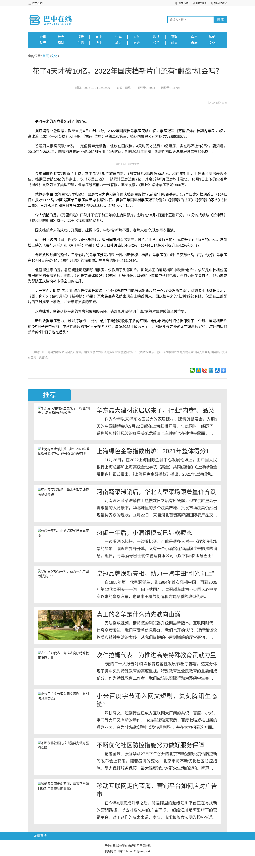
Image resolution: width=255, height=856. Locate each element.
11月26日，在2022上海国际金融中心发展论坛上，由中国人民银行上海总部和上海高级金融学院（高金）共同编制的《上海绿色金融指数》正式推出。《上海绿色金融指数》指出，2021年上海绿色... (157, 467)
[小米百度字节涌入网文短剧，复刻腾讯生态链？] (65, 707)
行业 (98, 43)
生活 (80, 43)
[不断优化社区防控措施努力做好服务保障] (65, 756)
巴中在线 (37, 3)
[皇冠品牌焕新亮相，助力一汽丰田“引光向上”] (65, 584)
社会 (61, 37)
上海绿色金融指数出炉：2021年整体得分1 (153, 451)
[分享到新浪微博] (204, 370)
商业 (98, 37)
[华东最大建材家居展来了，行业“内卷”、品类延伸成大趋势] (65, 421)
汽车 (118, 37)
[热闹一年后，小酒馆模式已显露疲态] (65, 543)
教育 (118, 43)
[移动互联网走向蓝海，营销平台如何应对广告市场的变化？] (65, 797)
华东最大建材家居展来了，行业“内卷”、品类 (155, 410)
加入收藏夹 (220, 3)
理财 (61, 43)
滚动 (212, 37)
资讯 (43, 37)
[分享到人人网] (217, 370)
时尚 (174, 43)
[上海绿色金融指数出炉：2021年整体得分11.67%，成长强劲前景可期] (65, 462)
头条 (136, 37)
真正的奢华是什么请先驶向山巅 (138, 614)
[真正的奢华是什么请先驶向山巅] (65, 625)
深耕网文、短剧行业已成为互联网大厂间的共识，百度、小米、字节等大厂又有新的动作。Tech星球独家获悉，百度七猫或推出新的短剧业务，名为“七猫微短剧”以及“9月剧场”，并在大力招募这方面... (157, 720)
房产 (194, 37)
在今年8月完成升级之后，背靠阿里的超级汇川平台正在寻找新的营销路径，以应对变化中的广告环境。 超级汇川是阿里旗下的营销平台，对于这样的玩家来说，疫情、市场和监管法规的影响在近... (157, 810)
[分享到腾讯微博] (211, 370)
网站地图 (201, 3)
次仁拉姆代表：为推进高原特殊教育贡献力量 (156, 655)
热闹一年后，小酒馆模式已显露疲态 (144, 532)
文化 (212, 43)
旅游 (136, 43)
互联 (174, 37)
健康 (194, 43)
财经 (43, 43)
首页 (45, 56)
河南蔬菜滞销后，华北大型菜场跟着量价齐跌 (156, 492)
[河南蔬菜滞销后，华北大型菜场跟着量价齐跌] (65, 503)
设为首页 (183, 3)
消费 (80, 37)
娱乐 (156, 43)
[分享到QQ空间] (198, 370)
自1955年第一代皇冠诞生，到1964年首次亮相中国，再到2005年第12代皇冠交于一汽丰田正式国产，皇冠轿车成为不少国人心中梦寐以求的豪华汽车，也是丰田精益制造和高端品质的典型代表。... (157, 589)
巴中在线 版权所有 (116, 845)
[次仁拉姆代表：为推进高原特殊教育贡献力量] (65, 666)
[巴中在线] (55, 16)
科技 (156, 37)
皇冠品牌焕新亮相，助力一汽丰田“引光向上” (155, 573)
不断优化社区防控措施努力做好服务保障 (150, 745)
